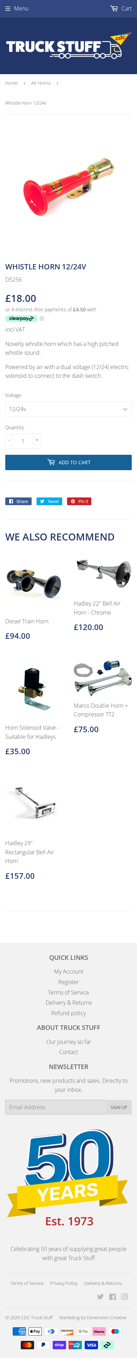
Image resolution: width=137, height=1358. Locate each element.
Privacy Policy (64, 1283)
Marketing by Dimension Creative (92, 1317)
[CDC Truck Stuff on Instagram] (124, 1297)
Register (68, 982)
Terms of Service (68, 992)
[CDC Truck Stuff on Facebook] (112, 1297)
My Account (68, 971)
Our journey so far (68, 1042)
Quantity (14, 427)
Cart (126, 8)
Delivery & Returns (69, 1002)
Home (11, 83)
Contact (68, 1052)
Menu (21, 8)
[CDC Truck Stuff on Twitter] (100, 1297)
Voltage (13, 395)
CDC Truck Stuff (37, 1317)
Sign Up (119, 1107)
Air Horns (41, 83)
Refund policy (68, 1013)
